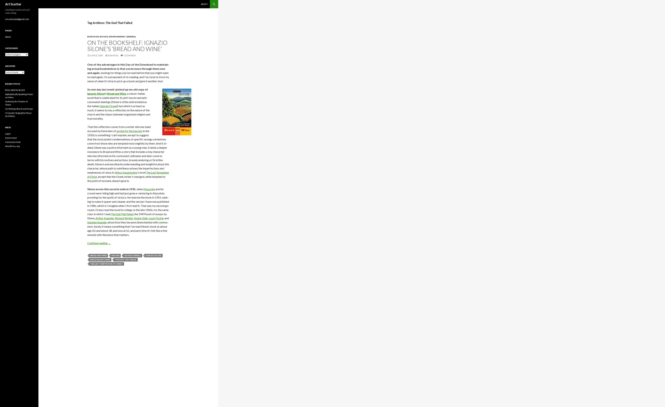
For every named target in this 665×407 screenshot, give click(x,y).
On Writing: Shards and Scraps (19, 108)
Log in (8, 133)
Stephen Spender (97, 222)
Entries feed (11, 138)
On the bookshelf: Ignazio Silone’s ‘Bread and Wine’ (127, 45)
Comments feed (12, 142)
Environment (117, 36)
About (204, 4)
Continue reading (99, 243)
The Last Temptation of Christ (106, 264)
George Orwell (108, 106)
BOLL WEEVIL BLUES (15, 90)
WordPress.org (12, 146)
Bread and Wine (98, 255)
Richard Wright (124, 218)
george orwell (132, 255)
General (131, 36)
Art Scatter (13, 4)
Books (104, 36)
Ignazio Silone (96, 93)
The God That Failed (125, 260)
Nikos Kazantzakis (126, 172)
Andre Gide (141, 218)
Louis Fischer (156, 218)
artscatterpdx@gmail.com (17, 19)
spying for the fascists (129, 131)
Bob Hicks (93, 36)
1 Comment (129, 55)
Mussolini (149, 189)
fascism (115, 255)
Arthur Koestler (104, 218)
